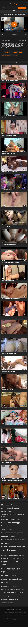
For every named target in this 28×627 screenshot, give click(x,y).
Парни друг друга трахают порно (12, 570)
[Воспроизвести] (14, 24)
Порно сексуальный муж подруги (11, 580)
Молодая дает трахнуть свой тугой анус (12, 589)
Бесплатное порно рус (10, 523)
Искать (22, 7)
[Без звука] (17, 29)
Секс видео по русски (7, 511)
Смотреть (7, 52)
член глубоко (6, 529)
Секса (14, 4)
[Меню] (14, 11)
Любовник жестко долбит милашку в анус (12, 594)
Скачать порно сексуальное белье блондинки (13, 548)
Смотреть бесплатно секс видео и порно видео (16, 612)
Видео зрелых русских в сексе (11, 563)
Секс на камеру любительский (8, 553)
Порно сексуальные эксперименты (9, 601)
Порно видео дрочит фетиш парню (11, 526)
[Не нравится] (26, 34)
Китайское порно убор (10, 575)
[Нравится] (1, 34)
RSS (20, 609)
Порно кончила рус (9, 586)
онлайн (15, 52)
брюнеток (14, 55)
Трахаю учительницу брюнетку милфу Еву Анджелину (13, 515)
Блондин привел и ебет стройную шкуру (12, 558)
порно (20, 52)
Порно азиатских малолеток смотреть (13, 541)
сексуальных (6, 55)
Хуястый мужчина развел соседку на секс (12, 534)
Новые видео (10, 609)
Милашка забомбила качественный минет (10, 506)
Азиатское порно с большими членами (12, 555)
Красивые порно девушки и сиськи (11, 519)
